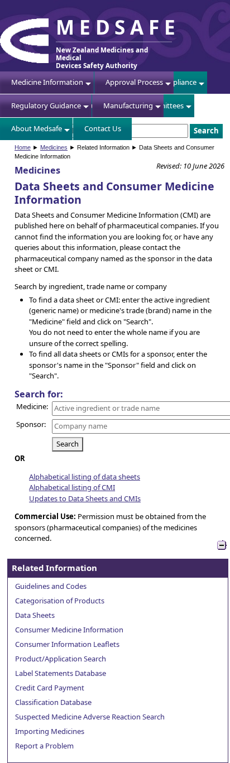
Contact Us (102, 128)
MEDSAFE (118, 26)
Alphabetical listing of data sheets (84, 477)
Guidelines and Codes (51, 586)
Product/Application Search (60, 659)
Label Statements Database (60, 673)
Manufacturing (128, 105)
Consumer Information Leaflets (67, 644)
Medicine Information (47, 82)
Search (67, 444)
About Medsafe (36, 128)
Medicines (54, 147)
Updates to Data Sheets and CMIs (85, 498)
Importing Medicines (49, 731)
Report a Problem (44, 746)
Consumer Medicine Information (69, 630)
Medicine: (32, 406)
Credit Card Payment (49, 688)
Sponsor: (31, 424)
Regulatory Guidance (46, 105)
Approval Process (134, 82)
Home (23, 147)
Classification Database (53, 702)
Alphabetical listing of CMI (72, 487)
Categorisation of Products (59, 601)
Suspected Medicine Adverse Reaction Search (90, 717)
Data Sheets (35, 615)
